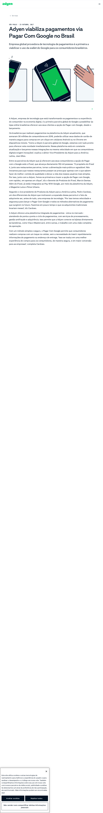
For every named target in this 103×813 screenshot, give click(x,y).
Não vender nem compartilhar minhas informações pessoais (25, 806)
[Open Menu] (99, 4)
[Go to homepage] (8, 4)
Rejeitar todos (36, 798)
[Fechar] (46, 771)
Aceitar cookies (12, 798)
